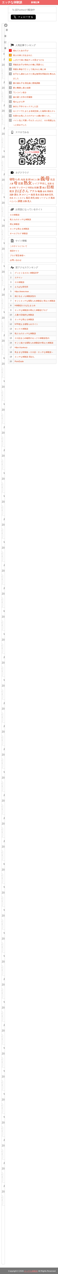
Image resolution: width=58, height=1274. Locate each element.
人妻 (11, 184)
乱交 (52, 179)
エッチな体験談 (12, 2)
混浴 (42, 194)
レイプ (36, 183)
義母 (45, 178)
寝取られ (15, 179)
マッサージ (22, 187)
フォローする (23, 17)
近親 (20, 183)
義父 (44, 188)
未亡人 (34, 179)
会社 (45, 191)
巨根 (50, 187)
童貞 (37, 194)
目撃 (25, 201)
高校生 (50, 191)
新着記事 (35, 2)
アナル (33, 191)
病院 (37, 198)
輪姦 (40, 191)
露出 (16, 194)
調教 (20, 201)
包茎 (23, 179)
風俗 (53, 198)
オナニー (26, 194)
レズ (48, 198)
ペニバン (13, 201)
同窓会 (31, 188)
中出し (43, 183)
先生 (11, 198)
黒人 (29, 201)
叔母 (14, 188)
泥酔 (12, 194)
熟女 (28, 182)
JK (20, 194)
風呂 (28, 198)
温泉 (50, 183)
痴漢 (33, 194)
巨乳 (51, 194)
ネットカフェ (19, 198)
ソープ (42, 198)
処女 (12, 191)
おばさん (22, 191)
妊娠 (36, 187)
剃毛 (33, 198)
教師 (47, 195)
